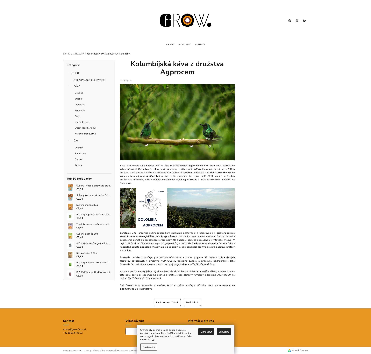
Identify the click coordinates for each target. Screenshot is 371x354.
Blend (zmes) (82, 122)
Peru (77, 116)
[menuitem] (170, 44)
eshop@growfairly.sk (75, 329)
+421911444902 (73, 332)
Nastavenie (149, 347)
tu (153, 339)
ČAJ (76, 140)
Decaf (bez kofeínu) (85, 128)
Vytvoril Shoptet (300, 350)
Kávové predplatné (85, 133)
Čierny (78, 159)
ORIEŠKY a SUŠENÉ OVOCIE (89, 80)
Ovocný (79, 147)
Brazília (79, 93)
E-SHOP (75, 73)
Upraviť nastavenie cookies (130, 350)
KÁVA (77, 86)
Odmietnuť (206, 331)
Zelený (78, 165)
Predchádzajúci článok (167, 302)
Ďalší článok (192, 302)
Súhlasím (224, 331)
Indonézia (80, 104)
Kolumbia (80, 110)
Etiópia (79, 98)
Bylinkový (80, 153)
